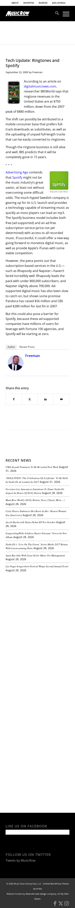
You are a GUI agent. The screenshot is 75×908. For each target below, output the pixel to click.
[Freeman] (15, 369)
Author (11, 347)
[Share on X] (30, 399)
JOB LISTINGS (58, 2)
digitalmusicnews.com (40, 86)
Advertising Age (17, 172)
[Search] (55, 13)
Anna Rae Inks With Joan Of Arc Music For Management (35, 555)
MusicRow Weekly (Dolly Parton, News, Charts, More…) (35, 500)
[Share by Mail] (61, 399)
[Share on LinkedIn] (45, 399)
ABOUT (15, 2)
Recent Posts (27, 347)
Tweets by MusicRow (20, 860)
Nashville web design (36, 893)
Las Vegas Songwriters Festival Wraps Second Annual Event (37, 566)
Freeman (37, 72)
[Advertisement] (34, 601)
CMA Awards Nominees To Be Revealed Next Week (32, 467)
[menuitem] (15, 3)
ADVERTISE (28, 2)
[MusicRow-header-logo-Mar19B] (31, 13)
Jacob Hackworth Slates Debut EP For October (30, 522)
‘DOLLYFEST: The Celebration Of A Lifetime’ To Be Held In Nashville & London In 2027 (37, 480)
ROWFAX (43, 2)
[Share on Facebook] (14, 399)
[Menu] (64, 13)
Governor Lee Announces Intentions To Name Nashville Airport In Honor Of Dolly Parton (35, 491)
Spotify (17, 177)
